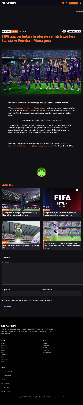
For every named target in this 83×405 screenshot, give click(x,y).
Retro (2, 352)
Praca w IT (46, 350)
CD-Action (6, 31)
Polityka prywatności (48, 348)
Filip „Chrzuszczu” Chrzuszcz (42, 178)
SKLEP (3, 361)
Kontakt (45, 343)
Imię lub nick (7, 290)
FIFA (64, 31)
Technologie (4, 354)
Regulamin (46, 345)
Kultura (3, 350)
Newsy (3, 343)
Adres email (47, 290)
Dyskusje (4, 357)
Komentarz (6, 262)
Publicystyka (4, 348)
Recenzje (4, 345)
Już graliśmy (4, 359)
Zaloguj (73, 3)
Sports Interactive (74, 31)
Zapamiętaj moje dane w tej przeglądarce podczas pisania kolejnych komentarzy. (28, 300)
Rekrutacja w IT (47, 352)
